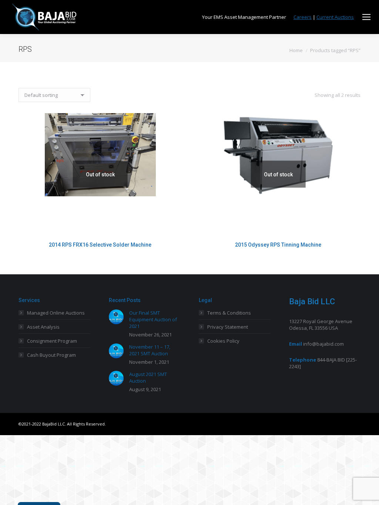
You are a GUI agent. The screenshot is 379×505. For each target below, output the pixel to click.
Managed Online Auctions (56, 312)
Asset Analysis (43, 326)
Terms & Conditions (229, 312)
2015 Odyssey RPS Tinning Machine (278, 245)
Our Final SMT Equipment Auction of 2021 (153, 319)
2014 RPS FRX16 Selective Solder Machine (100, 245)
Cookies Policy (223, 341)
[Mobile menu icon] (366, 17)
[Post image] (116, 316)
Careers (303, 17)
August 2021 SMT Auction (148, 377)
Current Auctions (335, 17)
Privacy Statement (227, 326)
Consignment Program (52, 341)
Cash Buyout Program (51, 355)
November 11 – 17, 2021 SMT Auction (149, 350)
